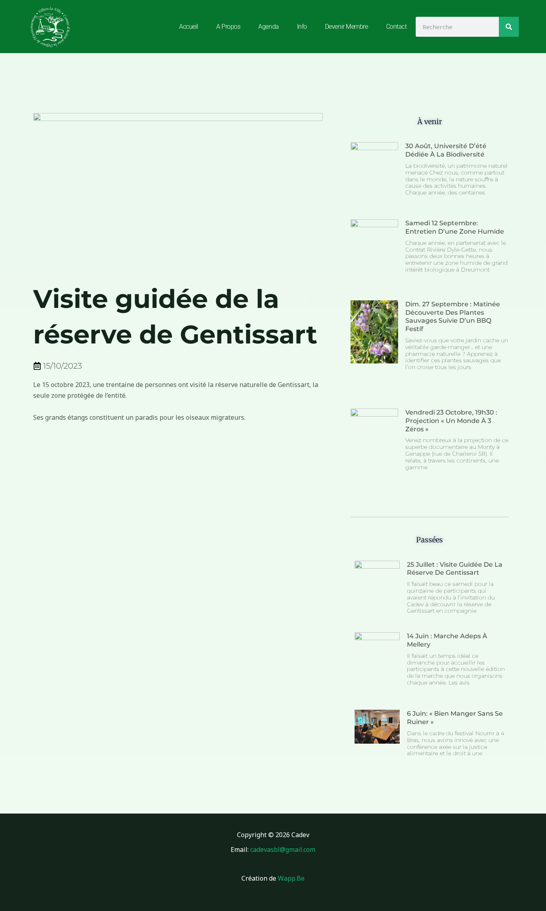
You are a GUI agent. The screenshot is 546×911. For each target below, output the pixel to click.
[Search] (509, 27)
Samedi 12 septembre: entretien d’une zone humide (454, 227)
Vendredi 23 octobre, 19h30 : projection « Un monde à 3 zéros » (451, 421)
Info (302, 26)
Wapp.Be (291, 878)
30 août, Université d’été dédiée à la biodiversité (445, 150)
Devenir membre (346, 26)
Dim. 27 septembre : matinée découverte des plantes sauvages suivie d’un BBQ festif (452, 316)
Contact (396, 26)
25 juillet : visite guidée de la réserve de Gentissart (454, 569)
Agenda (268, 26)
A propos (228, 26)
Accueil (188, 26)
